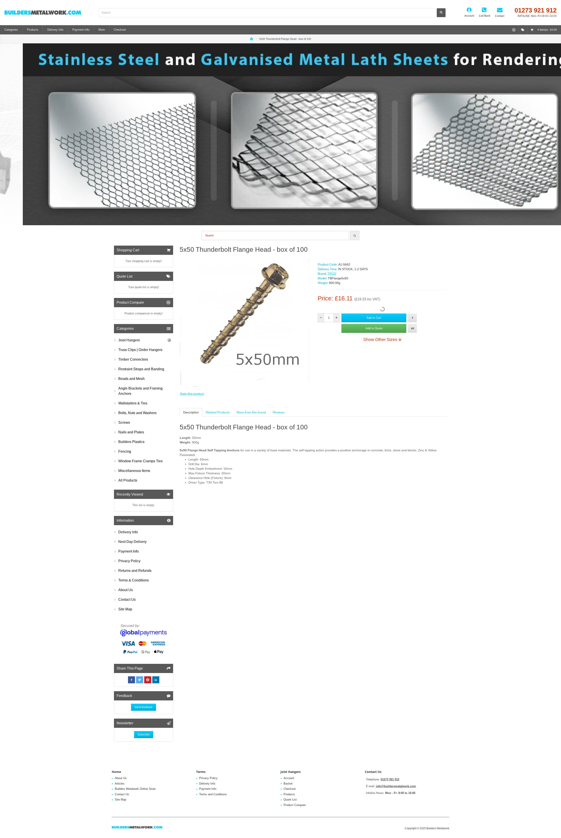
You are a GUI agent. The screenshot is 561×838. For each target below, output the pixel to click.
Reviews (278, 412)
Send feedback (144, 707)
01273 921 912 (390, 779)
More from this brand (251, 412)
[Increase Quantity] (336, 318)
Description (191, 412)
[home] (251, 38)
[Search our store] (441, 12)
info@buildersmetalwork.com (396, 786)
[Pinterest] (147, 679)
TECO (332, 273)
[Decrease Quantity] (321, 318)
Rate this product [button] (192, 393)
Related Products (218, 412)
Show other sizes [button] (380, 339)
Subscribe (144, 734)
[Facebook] (131, 679)
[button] (373, 318)
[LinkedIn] (155, 679)
